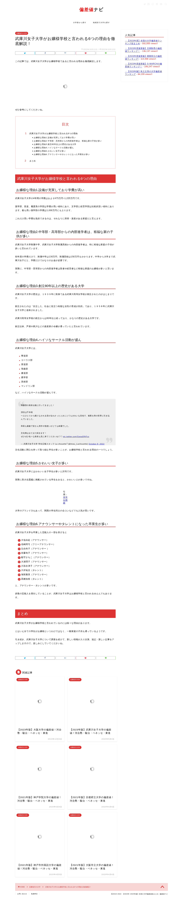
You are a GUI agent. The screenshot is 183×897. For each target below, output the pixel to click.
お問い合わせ (22, 894)
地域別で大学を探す (101, 22)
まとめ (32, 161)
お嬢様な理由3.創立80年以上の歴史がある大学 (55, 144)
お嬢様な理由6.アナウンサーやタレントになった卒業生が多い (62, 154)
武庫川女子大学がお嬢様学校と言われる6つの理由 (53, 133)
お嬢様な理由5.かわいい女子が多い (50, 151)
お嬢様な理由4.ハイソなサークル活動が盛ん (54, 148)
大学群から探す (79, 22)
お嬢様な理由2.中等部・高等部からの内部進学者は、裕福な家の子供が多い (68, 141)
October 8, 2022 (96, 444)
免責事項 (34, 894)
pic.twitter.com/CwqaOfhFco (76, 436)
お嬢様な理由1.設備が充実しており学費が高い (55, 138)
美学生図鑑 (65, 500)
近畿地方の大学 (21, 33)
